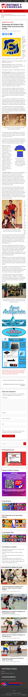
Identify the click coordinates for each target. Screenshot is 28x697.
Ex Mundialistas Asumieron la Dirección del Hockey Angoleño (14, 385)
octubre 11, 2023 (5, 638)
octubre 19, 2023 (5, 591)
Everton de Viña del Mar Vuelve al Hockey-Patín (13, 380)
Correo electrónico (6, 418)
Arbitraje (4, 583)
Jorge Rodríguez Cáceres (15, 31)
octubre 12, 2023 (5, 614)
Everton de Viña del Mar (7, 371)
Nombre (4, 412)
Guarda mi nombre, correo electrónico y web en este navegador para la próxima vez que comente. (13, 431)
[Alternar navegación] (2, 11)
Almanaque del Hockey (7, 22)
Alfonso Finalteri (16, 370)
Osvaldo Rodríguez (20, 372)
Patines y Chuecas (17, 693)
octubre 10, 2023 (5, 661)
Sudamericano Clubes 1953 (12, 373)
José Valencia (21, 371)
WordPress (23, 694)
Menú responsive (25, 1)
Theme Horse (9, 694)
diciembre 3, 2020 (5, 31)
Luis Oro (8, 372)
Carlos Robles (22, 370)
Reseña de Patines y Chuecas (7, 673)
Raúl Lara (4, 373)
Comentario (5, 397)
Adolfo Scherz (9, 370)
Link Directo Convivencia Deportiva (8, 679)
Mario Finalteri (13, 372)
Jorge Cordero (15, 371)
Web (3, 424)
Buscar (24, 443)
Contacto (3, 671)
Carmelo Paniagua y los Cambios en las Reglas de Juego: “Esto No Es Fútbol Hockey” (12, 588)
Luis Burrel (4, 372)
